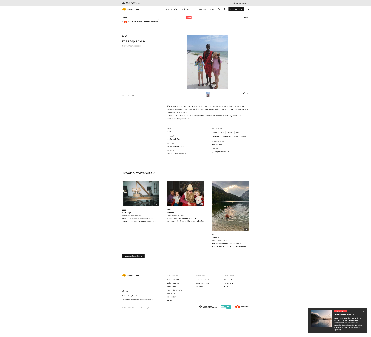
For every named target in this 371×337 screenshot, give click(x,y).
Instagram (228, 283)
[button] (219, 9)
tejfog (236, 136)
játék (237, 132)
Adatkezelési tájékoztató (129, 296)
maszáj (215, 132)
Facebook (228, 279)
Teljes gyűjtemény (132, 256)
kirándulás (216, 136)
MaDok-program (202, 283)
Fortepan (199, 286)
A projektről (202, 9)
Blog (212, 9)
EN (248, 9)
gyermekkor (227, 136)
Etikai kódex (125, 303)
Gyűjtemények (187, 9)
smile (222, 132)
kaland (230, 132)
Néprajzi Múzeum (202, 279)
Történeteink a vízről (343, 314)
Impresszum (171, 297)
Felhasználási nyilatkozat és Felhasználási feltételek (137, 299)
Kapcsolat (171, 293)
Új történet (237, 9)
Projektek (171, 300)
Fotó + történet (172, 9)
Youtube (227, 286)
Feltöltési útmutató (175, 290)
